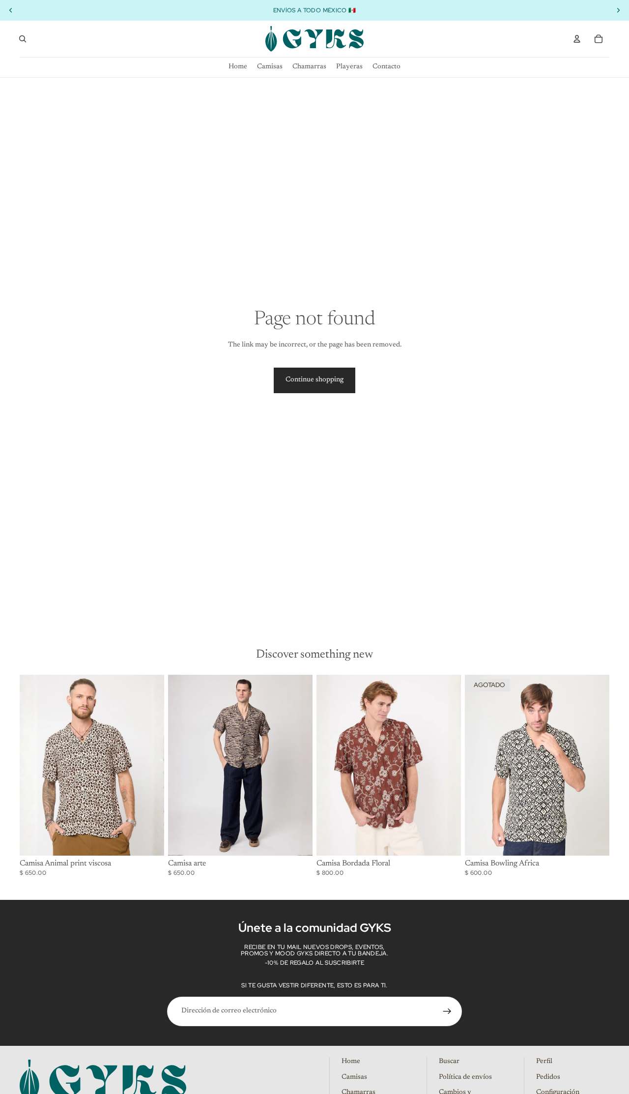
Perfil (544, 1061)
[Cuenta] (577, 39)
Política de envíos (465, 1077)
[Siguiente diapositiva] (149, 765)
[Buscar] (22, 39)
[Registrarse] (447, 1011)
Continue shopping (314, 379)
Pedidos (548, 1077)
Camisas (354, 1077)
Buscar (449, 1061)
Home (351, 1061)
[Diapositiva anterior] (34, 765)
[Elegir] (149, 840)
